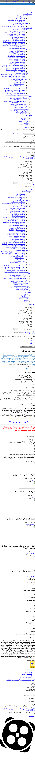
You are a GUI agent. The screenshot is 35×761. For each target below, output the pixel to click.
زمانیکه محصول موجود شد (26, 380)
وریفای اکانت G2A (20, 82)
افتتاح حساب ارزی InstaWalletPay (16, 93)
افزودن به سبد (30, 479)
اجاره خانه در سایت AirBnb (21, 109)
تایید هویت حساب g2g (16, 359)
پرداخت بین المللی (27, 96)
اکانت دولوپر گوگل (20, 18)
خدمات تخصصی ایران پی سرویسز (20, 361)
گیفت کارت (19, 362)
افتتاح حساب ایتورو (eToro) (18, 71)
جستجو (15, 182)
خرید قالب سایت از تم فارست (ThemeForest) (13, 26)
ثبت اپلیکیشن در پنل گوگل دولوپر (16, 20)
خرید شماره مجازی (23, 113)
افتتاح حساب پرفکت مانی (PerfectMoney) (14, 42)
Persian (27, 186)
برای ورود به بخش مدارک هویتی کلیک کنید (17, 422)
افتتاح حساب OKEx (20, 54)
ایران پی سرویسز (19, 358)
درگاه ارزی (25, 87)
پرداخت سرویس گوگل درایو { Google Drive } (16, 101)
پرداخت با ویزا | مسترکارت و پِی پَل (19, 98)
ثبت (33, 384)
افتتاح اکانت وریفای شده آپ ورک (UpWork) (13, 76)
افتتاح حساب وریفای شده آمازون (16, 48)
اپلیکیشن (26, 123)
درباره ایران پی (24, 118)
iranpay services (18, 356)
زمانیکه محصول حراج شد (26, 377)
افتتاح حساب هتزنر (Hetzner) (17, 35)
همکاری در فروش (23, 121)
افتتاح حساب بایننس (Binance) (17, 51)
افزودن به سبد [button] (30, 553)
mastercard (32, 356)
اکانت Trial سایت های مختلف (20, 99)
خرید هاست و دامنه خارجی (18, 24)
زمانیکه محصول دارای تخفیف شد (24, 379)
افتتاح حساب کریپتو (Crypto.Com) (16, 57)
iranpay (11, 356)
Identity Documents (8, 355)
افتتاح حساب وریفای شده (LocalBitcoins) (14, 65)
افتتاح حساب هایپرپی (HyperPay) (16, 56)
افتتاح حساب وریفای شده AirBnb (16, 43)
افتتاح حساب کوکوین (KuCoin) (17, 53)
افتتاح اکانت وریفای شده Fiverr (17, 77)
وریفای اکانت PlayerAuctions (17, 85)
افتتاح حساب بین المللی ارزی (20, 29)
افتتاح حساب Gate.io (19, 60)
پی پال (28, 359)
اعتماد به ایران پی (23, 124)
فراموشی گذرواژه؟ (18, 133)
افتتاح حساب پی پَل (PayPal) (17, 31)
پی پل (24, 359)
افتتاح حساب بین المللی (27, 332)
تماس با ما (29, 115)
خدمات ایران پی (27, 14)
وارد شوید (27, 127)
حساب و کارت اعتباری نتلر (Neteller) (15, 34)
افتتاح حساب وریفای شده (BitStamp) (15, 70)
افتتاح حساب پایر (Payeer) (18, 39)
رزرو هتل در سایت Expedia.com (19, 102)
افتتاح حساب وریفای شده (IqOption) (15, 68)
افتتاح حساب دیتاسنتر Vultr (18, 37)
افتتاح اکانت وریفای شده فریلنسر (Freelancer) (13, 74)
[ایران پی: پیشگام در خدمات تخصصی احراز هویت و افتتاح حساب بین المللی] (17, 158)
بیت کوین (11, 358)
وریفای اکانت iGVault (19, 84)
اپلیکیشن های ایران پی (26, 677)
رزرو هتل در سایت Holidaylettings (19, 104)
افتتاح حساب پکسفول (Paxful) (17, 63)
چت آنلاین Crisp (21, 21)
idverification (5, 356)
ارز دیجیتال (32, 358)
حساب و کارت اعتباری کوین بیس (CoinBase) (13, 90)
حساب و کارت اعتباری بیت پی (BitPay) (14, 88)
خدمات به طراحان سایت (21, 23)
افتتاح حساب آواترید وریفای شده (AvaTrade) (13, 67)
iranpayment (25, 356)
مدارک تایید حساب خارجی (8, 362)
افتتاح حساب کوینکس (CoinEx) (16, 59)
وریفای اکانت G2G (20, 81)
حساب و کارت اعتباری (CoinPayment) (15, 91)
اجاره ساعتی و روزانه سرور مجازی (19, 110)
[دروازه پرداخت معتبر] (32, 668)
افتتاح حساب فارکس (22, 49)
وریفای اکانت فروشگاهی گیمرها (19, 79)
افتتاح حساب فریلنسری (22, 73)
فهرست (31, 304)
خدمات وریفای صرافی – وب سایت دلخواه (17, 95)
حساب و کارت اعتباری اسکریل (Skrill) (15, 32)
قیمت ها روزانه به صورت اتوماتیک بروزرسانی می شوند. (20, 0)
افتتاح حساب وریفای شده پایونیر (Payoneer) (13, 40)
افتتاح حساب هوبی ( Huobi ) (17, 62)
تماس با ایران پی (24, 119)
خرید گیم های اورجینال (22, 112)
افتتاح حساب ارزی (27, 28)
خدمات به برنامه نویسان (22, 15)
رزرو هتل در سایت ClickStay (20, 105)
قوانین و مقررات (24, 116)
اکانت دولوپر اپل (21, 17)
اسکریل (26, 358)
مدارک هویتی (31, 364)
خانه (30, 12)
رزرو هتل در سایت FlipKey (21, 107)
